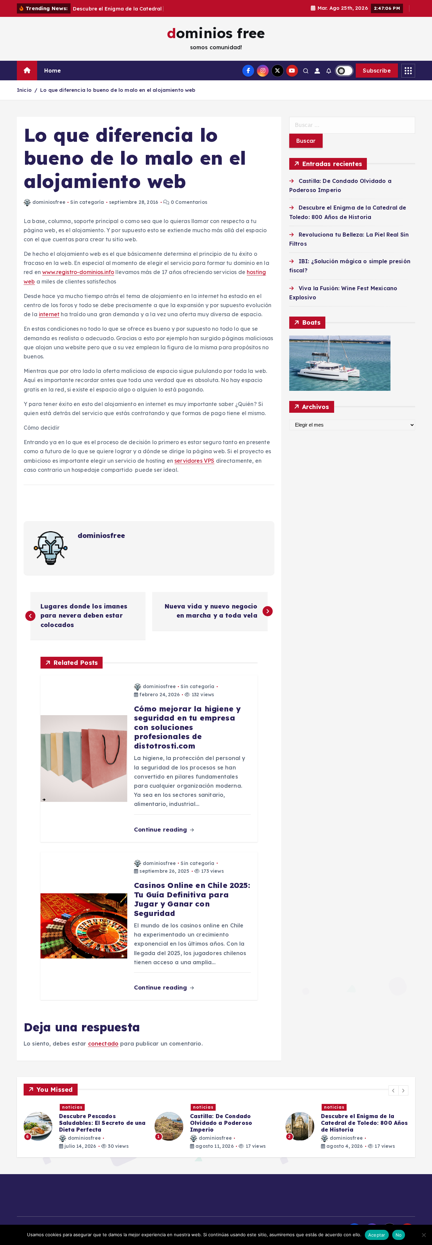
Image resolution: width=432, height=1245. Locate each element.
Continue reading (161, 829)
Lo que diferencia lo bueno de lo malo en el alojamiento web (117, 90)
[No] (423, 1235)
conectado (103, 1043)
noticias (72, 1107)
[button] (393, 1090)
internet (49, 314)
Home (52, 70)
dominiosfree (48, 202)
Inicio (24, 90)
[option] (85, 1126)
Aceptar (376, 1235)
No (399, 1235)
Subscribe (377, 70)
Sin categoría (87, 202)
